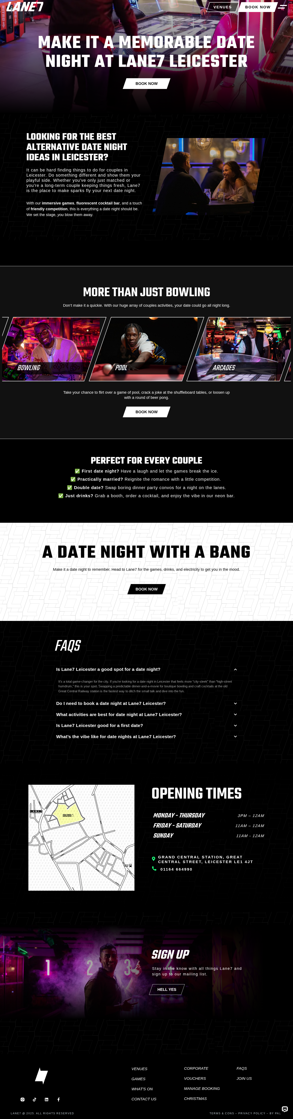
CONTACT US (143, 1099)
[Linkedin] (46, 1099)
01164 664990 (176, 869)
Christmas (195, 1098)
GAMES (138, 1079)
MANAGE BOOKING (202, 1088)
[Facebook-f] (58, 1099)
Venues (139, 1069)
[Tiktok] (34, 1099)
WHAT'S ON (142, 1089)
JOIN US (244, 1078)
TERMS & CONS (222, 1113)
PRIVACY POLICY (252, 1113)
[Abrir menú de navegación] (282, 6)
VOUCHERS (195, 1078)
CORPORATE (196, 1068)
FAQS (242, 1068)
